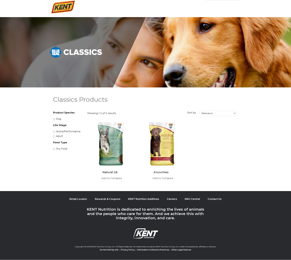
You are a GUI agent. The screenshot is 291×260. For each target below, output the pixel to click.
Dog (58, 118)
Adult (59, 136)
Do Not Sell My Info (109, 250)
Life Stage (60, 125)
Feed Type (60, 142)
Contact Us (215, 199)
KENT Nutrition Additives (143, 199)
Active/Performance (68, 131)
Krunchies (161, 172)
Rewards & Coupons (107, 199)
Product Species (64, 112)
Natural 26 (109, 172)
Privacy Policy (128, 250)
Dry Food (61, 148)
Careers (172, 199)
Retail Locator (78, 199)
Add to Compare (111, 178)
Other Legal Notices (181, 250)
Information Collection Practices (153, 250)
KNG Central (192, 199)
